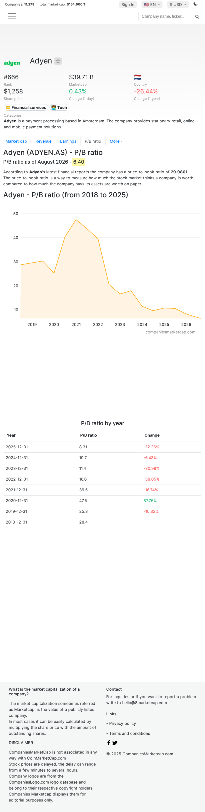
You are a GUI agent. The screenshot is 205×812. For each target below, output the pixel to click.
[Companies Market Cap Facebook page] (108, 743)
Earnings (68, 141)
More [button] (115, 141)
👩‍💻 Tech (59, 107)
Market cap (16, 141)
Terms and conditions (129, 733)
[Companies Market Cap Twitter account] (115, 743)
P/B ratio (93, 141)
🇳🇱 (138, 77)
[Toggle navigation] (12, 16)
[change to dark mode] (196, 5)
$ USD (176, 4)
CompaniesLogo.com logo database (43, 782)
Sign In (128, 4)
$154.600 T (76, 4)
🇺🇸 (150, 4)
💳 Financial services (26, 107)
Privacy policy (122, 723)
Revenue (44, 141)
